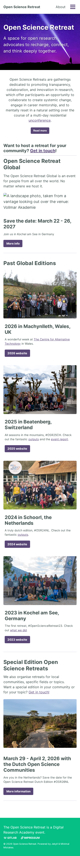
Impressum (31, 837)
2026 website (17, 353)
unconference (40, 120)
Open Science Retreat (21, 7)
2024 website (17, 544)
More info (13, 243)
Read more (40, 130)
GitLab (12, 837)
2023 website (17, 639)
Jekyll (54, 843)
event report (59, 439)
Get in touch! (39, 692)
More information (18, 791)
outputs (33, 439)
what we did (18, 630)
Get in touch (42, 150)
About (60, 7)
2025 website (17, 448)
